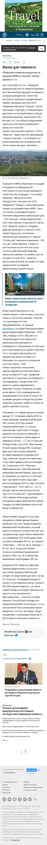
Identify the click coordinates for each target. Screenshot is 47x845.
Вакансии (6, 792)
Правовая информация (33, 787)
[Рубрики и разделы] (42, 35)
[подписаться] (30, 659)
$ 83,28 (8, 40)
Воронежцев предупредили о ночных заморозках (21, 726)
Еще (4, 740)
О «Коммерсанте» (10, 782)
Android (27, 782)
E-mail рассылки (30, 790)
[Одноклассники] (20, 799)
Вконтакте (9, 635)
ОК (41, 48)
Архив (5, 784)
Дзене (21, 631)
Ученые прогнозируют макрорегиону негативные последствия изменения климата (22, 711)
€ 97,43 (16, 40)
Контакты (7, 787)
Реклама (6, 790)
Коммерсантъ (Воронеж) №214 (15, 649)
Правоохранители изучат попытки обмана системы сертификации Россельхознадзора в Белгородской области (21, 720)
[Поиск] (37, 35)
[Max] (30, 799)
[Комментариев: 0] (10, 62)
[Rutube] (25, 799)
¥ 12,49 (24, 40)
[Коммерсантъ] (5, 35)
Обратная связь (30, 784)
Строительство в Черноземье (15, 658)
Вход (33, 35)
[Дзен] (14, 799)
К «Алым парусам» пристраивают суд (16, 736)
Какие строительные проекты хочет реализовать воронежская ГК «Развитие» (24, 301)
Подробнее (16, 840)
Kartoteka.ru (8, 328)
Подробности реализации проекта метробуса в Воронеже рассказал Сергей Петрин (23, 692)
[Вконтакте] (9, 799)
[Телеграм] (4, 799)
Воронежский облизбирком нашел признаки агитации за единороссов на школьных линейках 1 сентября (23, 731)
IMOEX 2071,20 (34, 40)
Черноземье (7, 55)
